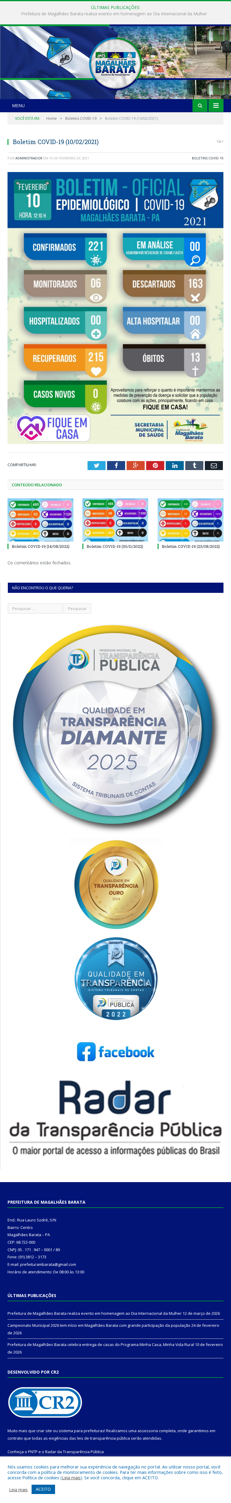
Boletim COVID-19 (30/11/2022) (115, 546)
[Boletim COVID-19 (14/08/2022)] (40, 519)
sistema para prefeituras (81, 1430)
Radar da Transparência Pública (74, 1451)
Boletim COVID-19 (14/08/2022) (40, 546)
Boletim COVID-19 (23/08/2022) (191, 546)
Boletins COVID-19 (207, 158)
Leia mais (71, 1477)
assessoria (147, 1430)
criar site (44, 1430)
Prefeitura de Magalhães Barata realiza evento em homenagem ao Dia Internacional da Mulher (95, 1313)
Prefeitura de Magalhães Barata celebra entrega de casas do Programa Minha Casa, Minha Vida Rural (101, 1344)
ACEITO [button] (43, 1489)
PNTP (33, 1451)
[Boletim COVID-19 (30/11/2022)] (115, 519)
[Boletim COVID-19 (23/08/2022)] (190, 519)
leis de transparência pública (103, 1438)
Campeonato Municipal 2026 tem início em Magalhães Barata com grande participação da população (114, 14)
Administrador (28, 158)
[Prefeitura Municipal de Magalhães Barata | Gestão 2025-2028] (115, 62)
